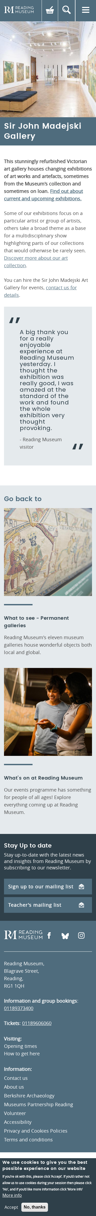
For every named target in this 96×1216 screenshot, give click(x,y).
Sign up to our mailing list (40, 886)
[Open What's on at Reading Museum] (48, 712)
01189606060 (36, 1023)
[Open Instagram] (81, 936)
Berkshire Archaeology (29, 1095)
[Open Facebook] (49, 936)
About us (14, 1087)
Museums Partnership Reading (38, 1104)
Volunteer (15, 1113)
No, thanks (35, 1207)
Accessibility (17, 1122)
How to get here (22, 1053)
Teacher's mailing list (34, 905)
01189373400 (18, 1008)
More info (12, 1195)
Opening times (20, 1046)
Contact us (16, 1078)
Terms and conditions (28, 1139)
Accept (11, 1207)
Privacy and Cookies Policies (35, 1131)
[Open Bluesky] (65, 936)
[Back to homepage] (19, 11)
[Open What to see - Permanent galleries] (48, 552)
